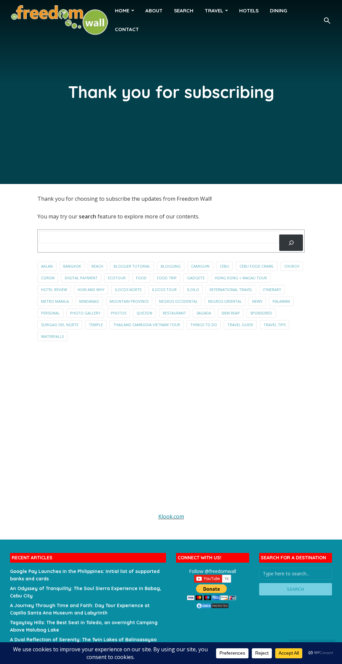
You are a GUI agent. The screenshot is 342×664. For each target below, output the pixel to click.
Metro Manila (55, 301)
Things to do (203, 324)
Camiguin (200, 266)
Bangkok (72, 266)
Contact (127, 29)
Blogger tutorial (132, 266)
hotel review (54, 289)
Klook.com (171, 516)
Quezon (144, 312)
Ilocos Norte (128, 289)
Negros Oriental (225, 301)
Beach (97, 266)
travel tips (275, 324)
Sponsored (261, 312)
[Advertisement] (171, 431)
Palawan (281, 301)
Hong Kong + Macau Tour (241, 277)
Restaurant (174, 312)
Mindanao (89, 301)
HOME (122, 10)
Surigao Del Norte (59, 324)
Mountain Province (129, 301)
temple (96, 324)
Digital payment (81, 277)
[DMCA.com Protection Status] (212, 605)
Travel (214, 10)
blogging (171, 266)
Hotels (249, 10)
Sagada (203, 312)
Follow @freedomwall (212, 571)
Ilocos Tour (164, 289)
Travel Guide (240, 324)
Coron (47, 277)
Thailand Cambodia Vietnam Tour (146, 324)
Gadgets (195, 277)
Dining (278, 10)
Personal (50, 312)
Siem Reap (230, 312)
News (257, 301)
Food (141, 277)
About (154, 10)
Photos (118, 312)
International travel (230, 289)
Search (183, 10)
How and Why (91, 289)
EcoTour (117, 277)
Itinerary (272, 289)
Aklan (47, 266)
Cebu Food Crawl (256, 266)
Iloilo (193, 289)
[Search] (291, 242)
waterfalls (52, 336)
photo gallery (85, 312)
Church (291, 266)
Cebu (224, 266)
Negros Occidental (178, 301)
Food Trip (167, 277)
